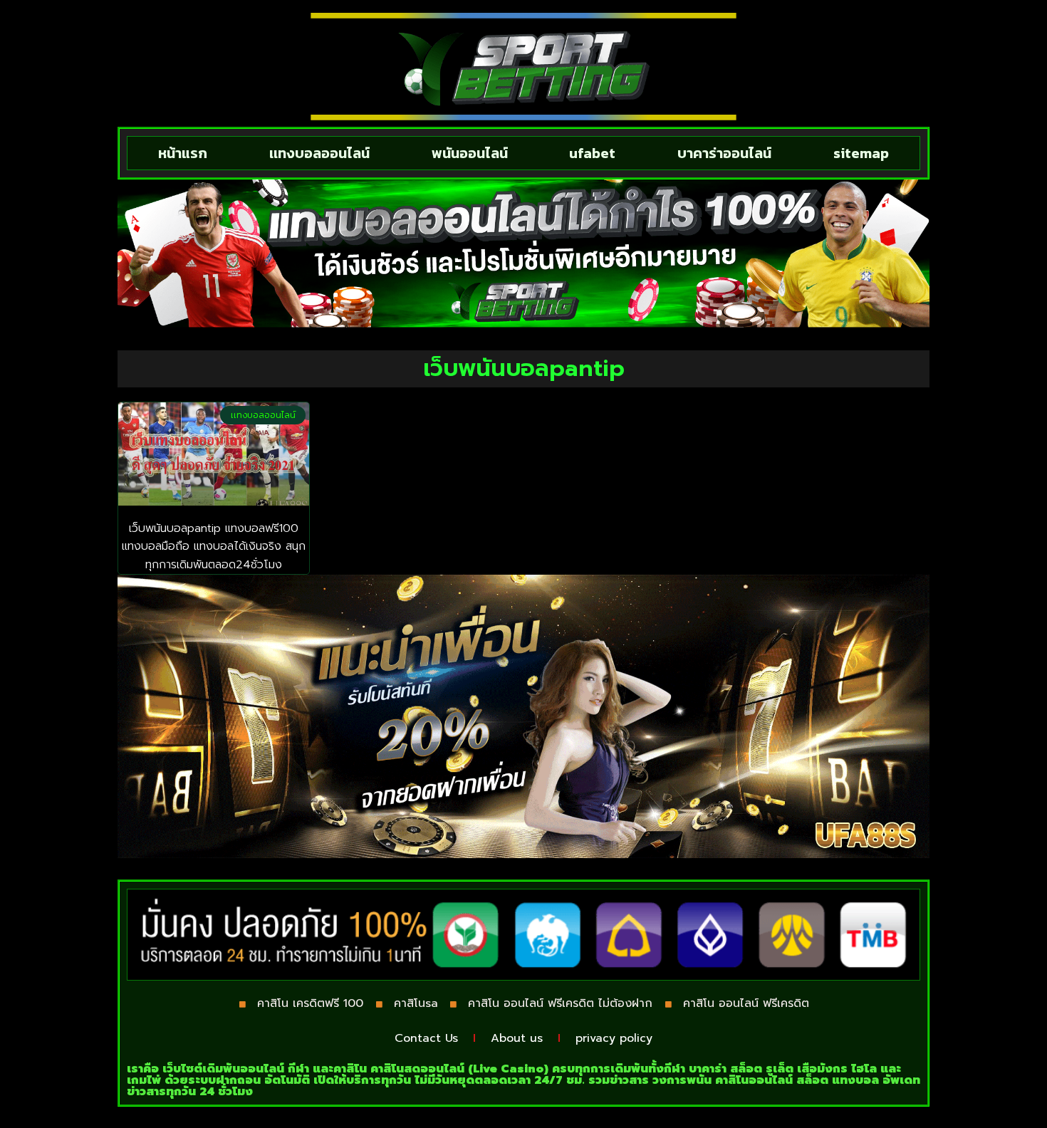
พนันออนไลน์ (470, 153)
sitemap (861, 153)
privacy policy (613, 1038)
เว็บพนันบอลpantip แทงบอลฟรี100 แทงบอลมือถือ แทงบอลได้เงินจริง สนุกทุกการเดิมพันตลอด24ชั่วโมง (214, 546)
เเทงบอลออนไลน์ (319, 153)
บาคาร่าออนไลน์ (724, 153)
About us (517, 1038)
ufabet (592, 153)
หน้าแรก (182, 153)
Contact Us (426, 1038)
